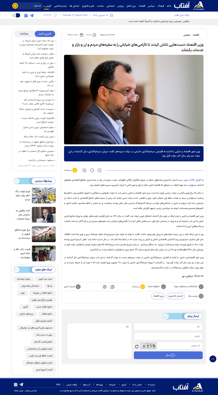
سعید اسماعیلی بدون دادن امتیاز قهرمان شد (38, 129)
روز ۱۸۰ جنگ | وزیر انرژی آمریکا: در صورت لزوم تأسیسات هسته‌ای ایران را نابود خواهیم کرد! (36, 44)
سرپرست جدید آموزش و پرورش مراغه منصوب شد (36, 111)
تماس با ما (137, 384)
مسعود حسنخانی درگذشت (41, 160)
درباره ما (151, 384)
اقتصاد (196, 35)
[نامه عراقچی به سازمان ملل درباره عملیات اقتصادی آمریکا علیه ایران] (43, 214)
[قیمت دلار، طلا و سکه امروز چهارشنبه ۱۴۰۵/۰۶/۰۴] (43, 253)
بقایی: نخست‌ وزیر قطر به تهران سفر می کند (37, 83)
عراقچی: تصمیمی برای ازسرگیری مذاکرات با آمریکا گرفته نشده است (158, 21)
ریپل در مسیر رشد (44, 335)
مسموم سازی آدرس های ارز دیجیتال (36, 328)
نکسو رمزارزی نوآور (43, 321)
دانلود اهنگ (47, 314)
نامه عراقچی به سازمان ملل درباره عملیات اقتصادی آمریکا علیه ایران (23, 215)
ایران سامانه (18, 390)
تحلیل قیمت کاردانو (43, 342)
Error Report (153, 286)
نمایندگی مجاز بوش (30, 286)
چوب (22, 293)
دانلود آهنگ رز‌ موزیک (42, 293)
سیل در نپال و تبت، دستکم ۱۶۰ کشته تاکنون (36, 65)
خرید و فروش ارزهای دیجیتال (39, 363)
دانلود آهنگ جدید (44, 307)
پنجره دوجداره (23, 279)
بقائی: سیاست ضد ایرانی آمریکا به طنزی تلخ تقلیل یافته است (38, 56)
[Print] (104, 287)
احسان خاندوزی (175, 296)
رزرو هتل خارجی (26, 314)
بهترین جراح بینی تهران (42, 300)
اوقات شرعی (71, 384)
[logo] (190, 5)
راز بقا (49, 286)
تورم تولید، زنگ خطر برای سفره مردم (22, 195)
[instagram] (26, 15)
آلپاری (25, 307)
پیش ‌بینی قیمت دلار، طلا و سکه (39, 136)
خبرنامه (112, 384)
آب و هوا (86, 384)
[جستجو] (15, 6)
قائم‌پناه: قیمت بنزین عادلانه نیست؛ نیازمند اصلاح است (37, 120)
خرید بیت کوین (45, 279)
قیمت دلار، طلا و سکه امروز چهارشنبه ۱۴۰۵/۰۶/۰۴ (22, 254)
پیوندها (99, 384)
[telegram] (31, 15)
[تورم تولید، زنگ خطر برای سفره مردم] (43, 195)
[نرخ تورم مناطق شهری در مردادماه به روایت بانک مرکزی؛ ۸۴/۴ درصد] (43, 234)
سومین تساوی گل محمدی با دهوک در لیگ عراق (36, 153)
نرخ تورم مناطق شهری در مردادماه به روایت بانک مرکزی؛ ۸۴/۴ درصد (37, 144)
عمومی (186, 35)
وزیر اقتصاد (158, 296)
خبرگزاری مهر (187, 276)
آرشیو (124, 384)
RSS (58, 384)
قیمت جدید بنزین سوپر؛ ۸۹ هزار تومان (36, 165)
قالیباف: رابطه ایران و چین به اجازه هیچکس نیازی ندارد (38, 74)
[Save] (112, 287)
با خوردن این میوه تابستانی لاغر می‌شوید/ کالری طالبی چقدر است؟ (38, 102)
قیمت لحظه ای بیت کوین (40, 356)
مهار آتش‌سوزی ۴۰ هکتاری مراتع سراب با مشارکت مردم (36, 92)
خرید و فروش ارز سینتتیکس (39, 349)
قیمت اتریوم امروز (44, 370)
